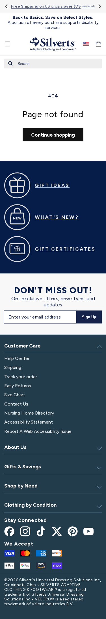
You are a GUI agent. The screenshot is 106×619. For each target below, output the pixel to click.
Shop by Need (21, 486)
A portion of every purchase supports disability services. (53, 22)
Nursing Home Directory (29, 413)
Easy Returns (17, 385)
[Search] (10, 63)
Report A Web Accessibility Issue (38, 431)
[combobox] (53, 63)
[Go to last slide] (6, 6)
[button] (7, 44)
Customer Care (22, 346)
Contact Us (16, 404)
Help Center (16, 358)
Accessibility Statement (28, 422)
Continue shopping (53, 135)
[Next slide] (99, 6)
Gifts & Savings (22, 467)
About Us (15, 447)
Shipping (12, 367)
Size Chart (14, 394)
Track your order (20, 376)
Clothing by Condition (30, 505)
